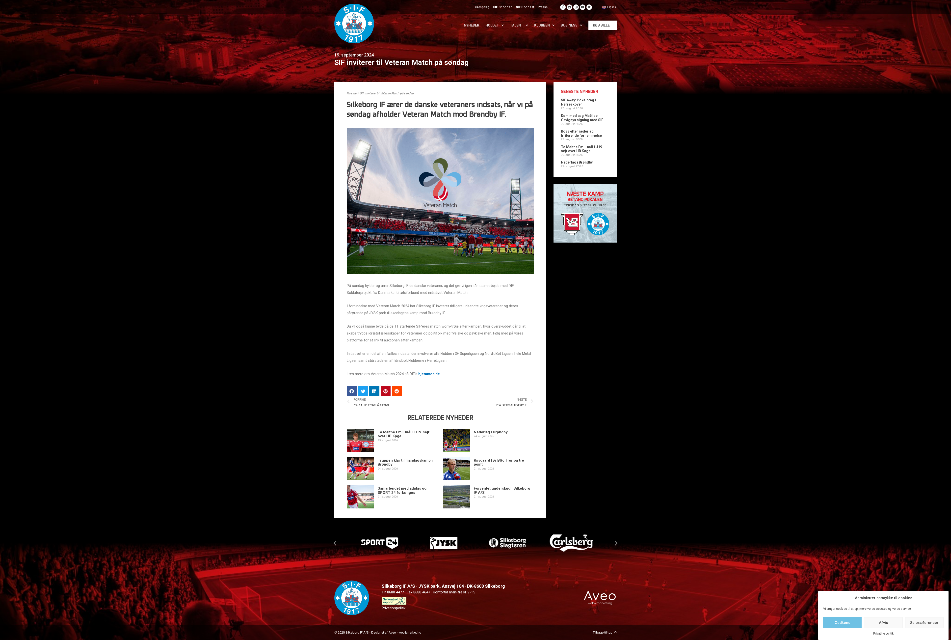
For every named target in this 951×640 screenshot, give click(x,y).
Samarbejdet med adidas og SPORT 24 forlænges (402, 490)
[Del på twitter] (363, 391)
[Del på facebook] (352, 391)
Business (569, 25)
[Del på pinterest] (386, 391)
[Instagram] (576, 7)
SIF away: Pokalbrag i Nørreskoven (578, 102)
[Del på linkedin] (374, 391)
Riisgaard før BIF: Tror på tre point (499, 462)
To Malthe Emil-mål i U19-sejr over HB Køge (403, 434)
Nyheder (471, 25)
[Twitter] (589, 7)
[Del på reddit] (397, 391)
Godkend (842, 622)
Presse (543, 7)
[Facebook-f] (563, 7)
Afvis (883, 622)
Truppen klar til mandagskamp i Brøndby (405, 462)
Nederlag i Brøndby (491, 432)
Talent (516, 25)
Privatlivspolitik (883, 633)
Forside (351, 93)
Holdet (492, 25)
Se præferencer (924, 622)
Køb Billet (602, 25)
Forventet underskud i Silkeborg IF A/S (502, 490)
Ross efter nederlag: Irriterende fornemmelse (581, 133)
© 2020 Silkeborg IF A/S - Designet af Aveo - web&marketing (377, 632)
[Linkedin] (569, 7)
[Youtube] (582, 7)
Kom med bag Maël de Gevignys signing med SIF (582, 118)
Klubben (542, 25)
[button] (335, 543)
